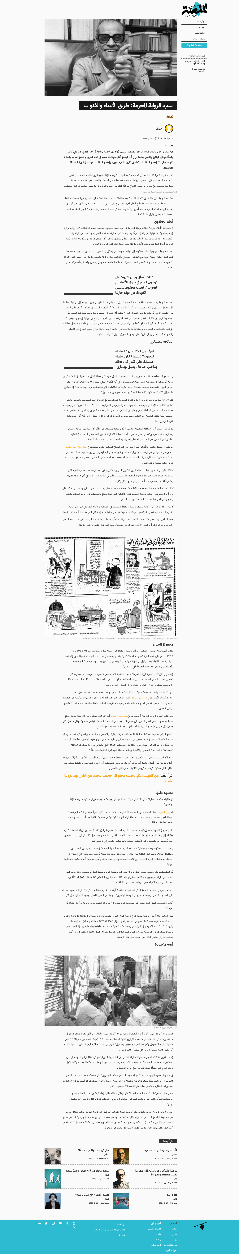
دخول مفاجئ (171, 1250)
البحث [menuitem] (202, 27)
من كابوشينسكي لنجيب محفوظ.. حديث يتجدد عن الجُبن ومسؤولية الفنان (118, 778)
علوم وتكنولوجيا (170, 1245)
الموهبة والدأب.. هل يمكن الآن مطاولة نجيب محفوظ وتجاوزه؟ (151, 1170)
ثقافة (169, 116)
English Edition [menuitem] (194, 45)
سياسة (174, 1228)
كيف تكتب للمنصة (197, 55)
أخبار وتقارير (156, 1223)
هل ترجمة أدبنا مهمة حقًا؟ (98, 1150)
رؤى (175, 1239)
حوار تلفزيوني (164, 812)
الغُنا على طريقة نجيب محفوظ (164, 1150)
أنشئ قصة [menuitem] (200, 33)
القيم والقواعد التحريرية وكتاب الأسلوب (195, 62)
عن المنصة (121, 1224)
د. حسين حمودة (138, 698)
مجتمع (174, 1234)
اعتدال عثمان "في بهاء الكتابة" (97, 1194)
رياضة (158, 1239)
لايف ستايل (156, 1245)
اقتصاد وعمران (154, 1228)
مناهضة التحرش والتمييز (198, 70)
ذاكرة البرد (173, 1194)
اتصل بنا (122, 1235)
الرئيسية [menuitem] (201, 21)
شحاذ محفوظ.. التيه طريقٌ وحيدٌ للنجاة (92, 1170)
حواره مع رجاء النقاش (76, 447)
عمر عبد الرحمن (119, 716)
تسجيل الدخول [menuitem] (198, 38)
